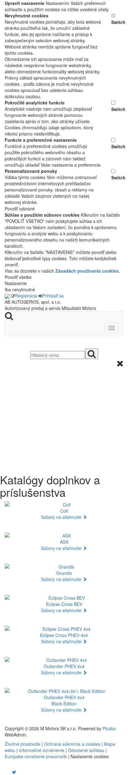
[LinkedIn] (18, 772)
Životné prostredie (22, 744)
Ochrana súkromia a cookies (72, 744)
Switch (117, 22)
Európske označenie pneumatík (36, 756)
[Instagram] (10, 772)
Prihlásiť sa (53, 296)
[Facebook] (5, 772)
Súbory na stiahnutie (62, 517)
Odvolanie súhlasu (86, 750)
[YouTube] (7, 772)
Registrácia (26, 296)
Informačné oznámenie (41, 750)
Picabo (109, 728)
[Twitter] (14, 772)
